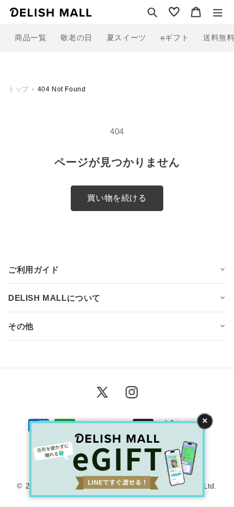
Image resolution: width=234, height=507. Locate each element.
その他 (21, 326)
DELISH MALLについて (54, 297)
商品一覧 (30, 37)
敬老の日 (76, 37)
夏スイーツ (126, 37)
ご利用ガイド (33, 269)
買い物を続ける (116, 197)
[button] (152, 12)
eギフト (175, 37)
